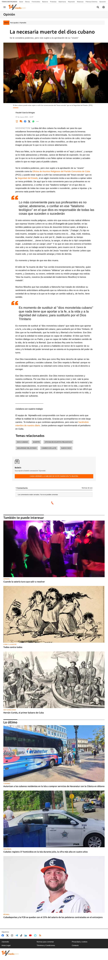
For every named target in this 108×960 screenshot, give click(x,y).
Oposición (102, 2)
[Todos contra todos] (54, 614)
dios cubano (22, 442)
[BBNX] (10, 953)
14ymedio (5, 942)
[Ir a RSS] (40, 935)
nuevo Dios (66, 448)
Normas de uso (87, 488)
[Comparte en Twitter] (29, 121)
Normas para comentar (45, 942)
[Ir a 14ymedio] (17, 7)
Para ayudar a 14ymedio (18, 23)
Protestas (53, 2)
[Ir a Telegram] (17, 935)
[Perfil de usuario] (103, 7)
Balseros (45, 2)
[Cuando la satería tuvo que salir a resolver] (54, 549)
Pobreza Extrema (91, 2)
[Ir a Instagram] (12, 935)
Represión (71, 2)
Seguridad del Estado (28, 178)
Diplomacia (62, 2)
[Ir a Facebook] (3, 935)
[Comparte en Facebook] (25, 121)
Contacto (75, 945)
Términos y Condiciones (46, 945)
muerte (36, 442)
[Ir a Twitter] (7, 935)
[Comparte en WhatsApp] (33, 121)
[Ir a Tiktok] (21, 935)
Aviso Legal (6, 945)
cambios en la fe (49, 448)
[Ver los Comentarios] (21, 121)
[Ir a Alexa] (35, 935)
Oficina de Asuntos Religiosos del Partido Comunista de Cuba (61, 171)
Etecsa (27, 2)
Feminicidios (36, 2)
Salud (21, 2)
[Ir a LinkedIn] (26, 935)
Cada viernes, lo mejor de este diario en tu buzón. (54, 476)
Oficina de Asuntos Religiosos (58, 442)
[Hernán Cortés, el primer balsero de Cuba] (54, 679)
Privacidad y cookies (79, 942)
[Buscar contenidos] (98, 7)
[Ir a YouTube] (30, 935)
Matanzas (80, 2)
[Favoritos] (17, 121)
